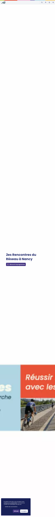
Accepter (24, 511)
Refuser (16, 511)
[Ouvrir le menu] (53, 2)
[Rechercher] (42, 2)
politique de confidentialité (10, 503)
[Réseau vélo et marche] (3, 2)
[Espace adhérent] (45, 2)
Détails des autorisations (11, 506)
